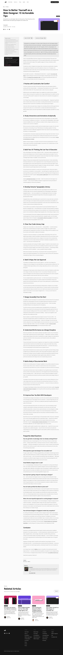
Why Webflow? (27, 635)
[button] (15, 2)
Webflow (36, 549)
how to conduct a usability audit (42, 174)
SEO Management (36, 635)
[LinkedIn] (4, 29)
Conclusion (6, 54)
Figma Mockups (44, 638)
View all (56, 591)
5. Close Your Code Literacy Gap (9, 45)
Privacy (26, 645)
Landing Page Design (45, 635)
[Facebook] (7, 29)
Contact (26, 643)
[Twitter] (5, 29)
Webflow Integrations (54, 633)
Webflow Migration (36, 638)
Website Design (36, 631)
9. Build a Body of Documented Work (10, 50)
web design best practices (30, 178)
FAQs (52, 635)
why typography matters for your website (45, 217)
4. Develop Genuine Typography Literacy (10, 44)
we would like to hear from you (53, 552)
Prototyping (44, 640)
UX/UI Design (36, 633)
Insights (52, 631)
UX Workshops (44, 633)
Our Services (26, 640)
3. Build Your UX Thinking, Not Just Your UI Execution (10, 42)
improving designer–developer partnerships (39, 421)
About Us (26, 633)
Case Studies (27, 631)
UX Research (44, 631)
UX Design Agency (27, 638)
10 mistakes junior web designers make (33, 77)
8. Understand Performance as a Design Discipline (11, 49)
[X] (7, 633)
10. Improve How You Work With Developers (10, 51)
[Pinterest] (9, 29)
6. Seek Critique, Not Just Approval (9, 46)
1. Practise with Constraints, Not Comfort (10, 39)
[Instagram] (6, 633)
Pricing (26, 642)
